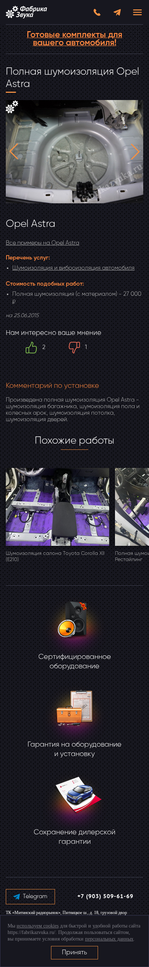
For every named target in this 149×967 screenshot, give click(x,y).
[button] (14, 151)
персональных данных (109, 939)
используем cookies (38, 926)
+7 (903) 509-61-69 (105, 896)
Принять (74, 952)
